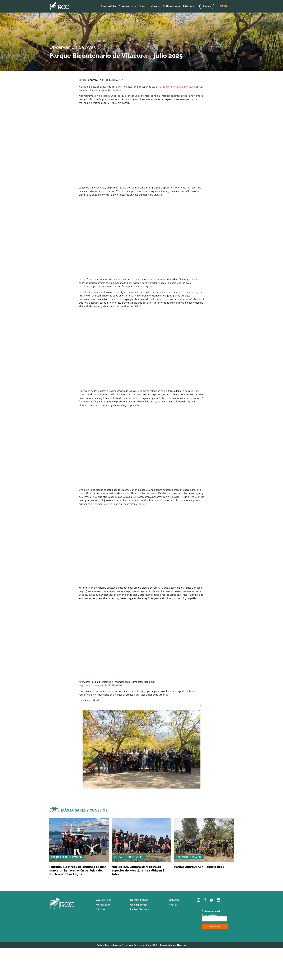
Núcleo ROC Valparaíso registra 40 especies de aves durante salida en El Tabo (138, 870)
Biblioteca (188, 6)
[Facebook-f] (205, 900)
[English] (221, 6)
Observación (126, 6)
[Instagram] (198, 900)
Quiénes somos (171, 6)
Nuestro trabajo (148, 6)
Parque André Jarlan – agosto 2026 (199, 867)
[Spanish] (225, 6)
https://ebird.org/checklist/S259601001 (100, 685)
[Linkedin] (218, 900)
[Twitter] (212, 900)
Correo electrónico (210, 915)
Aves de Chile (108, 6)
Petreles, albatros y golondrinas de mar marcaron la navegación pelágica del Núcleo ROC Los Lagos (77, 870)
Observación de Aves (72, 47)
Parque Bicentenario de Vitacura (177, 86)
